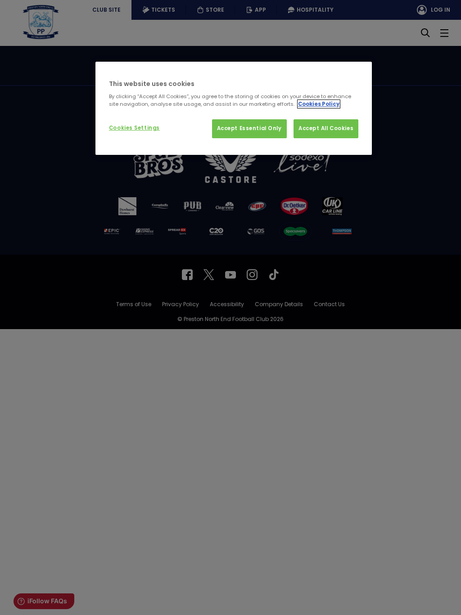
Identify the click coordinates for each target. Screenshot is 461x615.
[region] (233, 108)
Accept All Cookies (325, 128)
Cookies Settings (134, 127)
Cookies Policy (318, 104)
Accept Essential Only (249, 128)
